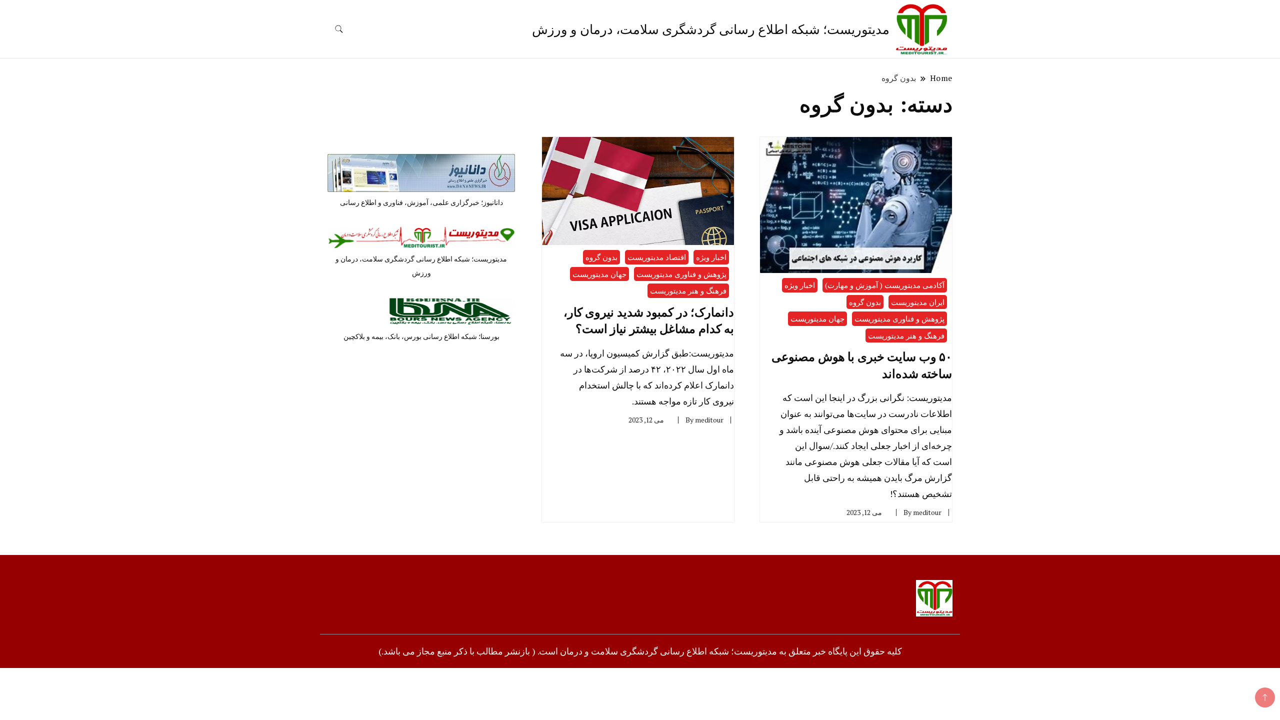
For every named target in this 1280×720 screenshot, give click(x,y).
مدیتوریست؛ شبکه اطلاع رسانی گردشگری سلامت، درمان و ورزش (711, 29)
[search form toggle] (339, 29)
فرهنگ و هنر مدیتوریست (906, 335)
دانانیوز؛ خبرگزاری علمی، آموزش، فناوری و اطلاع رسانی (421, 202)
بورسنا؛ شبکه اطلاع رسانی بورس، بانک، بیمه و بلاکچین (422, 336)
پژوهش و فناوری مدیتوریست (899, 319)
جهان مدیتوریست (817, 319)
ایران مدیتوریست (917, 302)
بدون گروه (865, 302)
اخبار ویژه (799, 285)
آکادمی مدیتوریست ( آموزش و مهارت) (884, 285)
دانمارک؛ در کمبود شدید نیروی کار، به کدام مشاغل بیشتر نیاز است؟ (649, 320)
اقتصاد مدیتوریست (657, 257)
